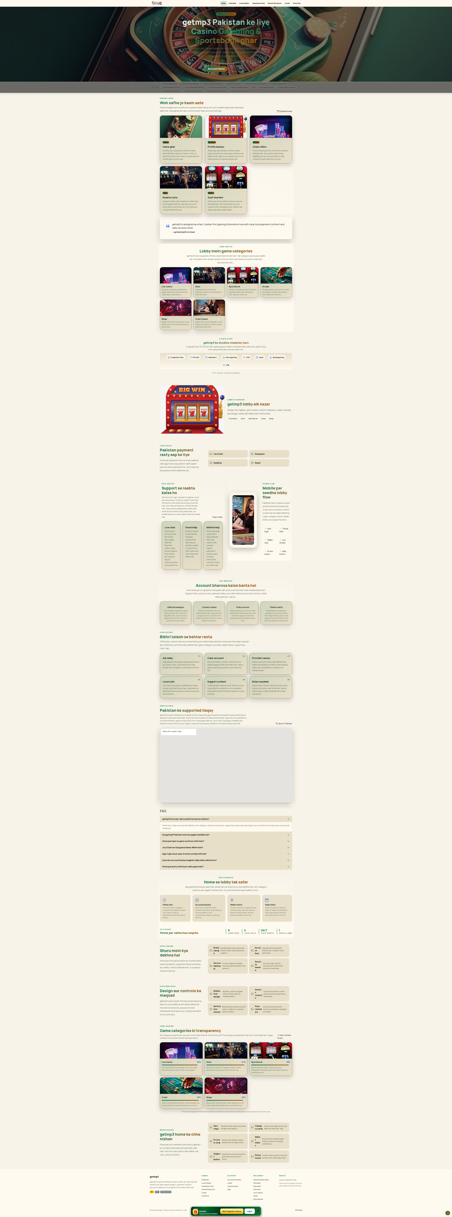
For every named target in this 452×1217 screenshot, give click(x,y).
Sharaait (257, 1183)
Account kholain (234, 1180)
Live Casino (258, 1193)
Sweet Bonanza (275, 3)
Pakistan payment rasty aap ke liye (255, 84)
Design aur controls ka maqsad (193, 91)
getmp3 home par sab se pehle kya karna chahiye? (185, 819)
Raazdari (257, 1186)
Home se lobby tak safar (266, 87)
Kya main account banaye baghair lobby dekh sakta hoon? (189, 860)
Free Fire (297, 3)
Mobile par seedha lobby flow (171, 87)
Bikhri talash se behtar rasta (217, 87)
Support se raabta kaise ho (278, 84)
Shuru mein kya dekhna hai (170, 91)
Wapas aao (238, 68)
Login (229, 1183)
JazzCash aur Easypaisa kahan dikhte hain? (182, 847)
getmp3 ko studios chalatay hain (212, 84)
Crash (287, 3)
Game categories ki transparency (216, 91)
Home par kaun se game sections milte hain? (183, 841)
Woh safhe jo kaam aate (169, 84)
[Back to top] (447, 1213)
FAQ (253, 87)
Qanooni (256, 1189)
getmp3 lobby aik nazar (233, 84)
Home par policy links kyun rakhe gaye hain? (183, 866)
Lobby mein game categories (189, 84)
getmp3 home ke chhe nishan (239, 91)
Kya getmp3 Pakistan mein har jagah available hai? (186, 834)
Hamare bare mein (261, 1180)
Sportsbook (258, 1199)
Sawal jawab (232, 1186)
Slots (255, 1196)
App (229, 1189)
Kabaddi (232, 3)
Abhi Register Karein (231, 1211)
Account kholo (216, 68)
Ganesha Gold (258, 3)
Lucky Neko (244, 3)
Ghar (223, 3)
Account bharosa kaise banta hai (194, 87)
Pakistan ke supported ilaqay (238, 87)
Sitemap (298, 1210)
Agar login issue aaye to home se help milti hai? (184, 854)
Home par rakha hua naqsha (286, 87)
